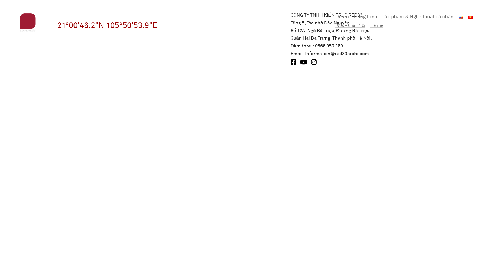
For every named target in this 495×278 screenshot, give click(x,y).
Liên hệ (376, 26)
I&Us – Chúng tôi (350, 26)
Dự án (342, 16)
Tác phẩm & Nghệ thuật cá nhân (418, 16)
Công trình (365, 16)
